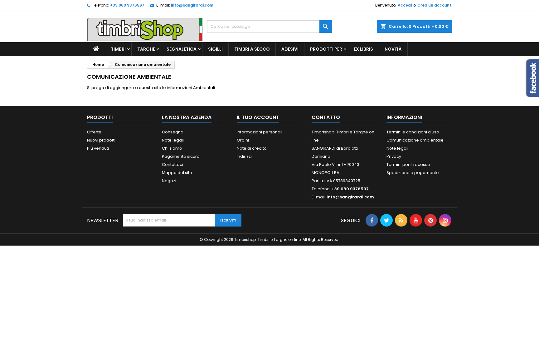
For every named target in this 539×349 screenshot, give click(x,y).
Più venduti (98, 148)
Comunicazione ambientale (415, 140)
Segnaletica (182, 49)
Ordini (243, 140)
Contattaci (172, 164)
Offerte (94, 132)
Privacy (393, 156)
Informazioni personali (259, 132)
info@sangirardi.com (192, 5)
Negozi (169, 181)
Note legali (173, 140)
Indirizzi (244, 156)
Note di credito (252, 148)
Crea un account (434, 5)
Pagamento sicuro (181, 156)
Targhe (146, 49)
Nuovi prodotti (101, 140)
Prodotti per (326, 49)
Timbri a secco (252, 49)
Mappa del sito (177, 173)
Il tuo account (258, 117)
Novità (393, 49)
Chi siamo (172, 148)
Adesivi (290, 49)
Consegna (172, 132)
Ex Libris (363, 49)
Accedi (405, 5)
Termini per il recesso (408, 164)
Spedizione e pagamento (412, 173)
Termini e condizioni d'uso (412, 132)
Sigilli (215, 49)
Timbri (118, 49)
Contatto (326, 117)
